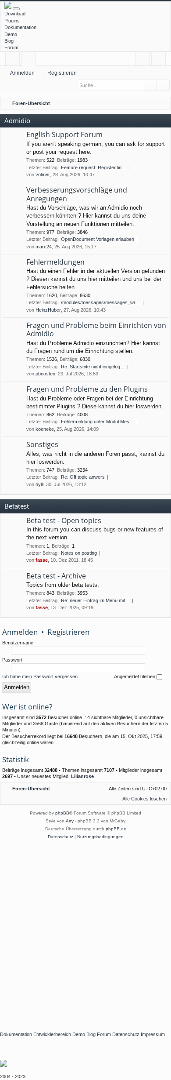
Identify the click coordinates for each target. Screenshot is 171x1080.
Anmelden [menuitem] (144, 60)
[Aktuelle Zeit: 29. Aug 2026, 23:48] (151, 103)
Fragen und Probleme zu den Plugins (87, 389)
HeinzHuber (48, 310)
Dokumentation (20, 27)
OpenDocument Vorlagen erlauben (97, 239)
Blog (9, 41)
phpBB (62, 813)
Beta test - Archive (56, 576)
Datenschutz (125, 1034)
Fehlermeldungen (55, 262)
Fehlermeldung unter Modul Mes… (97, 421)
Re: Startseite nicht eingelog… (93, 366)
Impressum (153, 1034)
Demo (10, 34)
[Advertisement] (85, 931)
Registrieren (62, 73)
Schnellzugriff (14, 60)
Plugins (12, 20)
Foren (30, 60)
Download (14, 13)
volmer (43, 174)
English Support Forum (64, 134)
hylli (39, 484)
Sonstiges (42, 444)
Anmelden (22, 73)
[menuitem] (163, 103)
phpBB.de (116, 828)
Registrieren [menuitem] (160, 60)
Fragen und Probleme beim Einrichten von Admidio (96, 329)
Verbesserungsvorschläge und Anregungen (76, 194)
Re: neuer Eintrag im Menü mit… (95, 600)
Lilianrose (82, 776)
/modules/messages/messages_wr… (100, 302)
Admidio (17, 120)
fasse (42, 560)
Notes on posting (79, 553)
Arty (70, 820)
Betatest (16, 506)
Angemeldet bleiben (135, 676)
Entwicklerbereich (52, 1034)
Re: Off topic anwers (83, 477)
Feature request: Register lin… (93, 167)
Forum (11, 47)
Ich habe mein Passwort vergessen (40, 676)
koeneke (45, 429)
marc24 (44, 246)
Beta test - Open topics (63, 520)
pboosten (45, 373)
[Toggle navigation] (16, 8)
